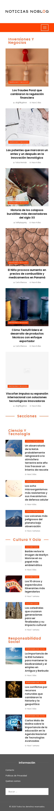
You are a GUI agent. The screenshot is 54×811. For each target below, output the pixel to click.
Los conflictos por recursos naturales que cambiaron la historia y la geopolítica (36, 695)
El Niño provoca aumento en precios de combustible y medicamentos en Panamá (27, 273)
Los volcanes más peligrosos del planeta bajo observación (36, 521)
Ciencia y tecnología (34, 441)
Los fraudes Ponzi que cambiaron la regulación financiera (27, 94)
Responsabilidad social (35, 649)
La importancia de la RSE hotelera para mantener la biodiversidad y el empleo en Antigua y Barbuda (36, 662)
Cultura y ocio (32, 547)
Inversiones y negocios (18, 82)
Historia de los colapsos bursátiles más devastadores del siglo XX (27, 213)
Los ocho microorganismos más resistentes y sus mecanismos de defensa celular (36, 492)
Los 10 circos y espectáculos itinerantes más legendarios (35, 586)
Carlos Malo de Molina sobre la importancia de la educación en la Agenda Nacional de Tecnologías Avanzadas (36, 731)
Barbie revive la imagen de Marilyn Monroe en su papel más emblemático (36, 558)
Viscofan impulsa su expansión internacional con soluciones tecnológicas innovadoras (27, 397)
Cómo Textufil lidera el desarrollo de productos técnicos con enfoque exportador (27, 335)
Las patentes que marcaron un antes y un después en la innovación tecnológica (27, 154)
